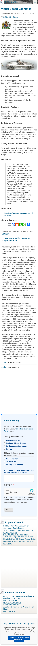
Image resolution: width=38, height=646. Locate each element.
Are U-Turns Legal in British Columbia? (18, 537)
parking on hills (9, 611)
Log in (5, 362)
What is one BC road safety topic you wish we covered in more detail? (19, 471)
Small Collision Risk (11, 605)
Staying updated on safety (16, 446)
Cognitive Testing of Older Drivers (15, 535)
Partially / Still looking (14, 464)
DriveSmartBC (11, 2)
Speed (15, 16)
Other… (9, 449)
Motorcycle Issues (10, 600)
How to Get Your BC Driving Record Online (19, 539)
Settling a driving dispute (16, 443)
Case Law (7, 16)
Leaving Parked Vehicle (12, 602)
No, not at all (11, 462)
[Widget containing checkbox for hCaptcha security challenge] (20, 492)
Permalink (5, 233)
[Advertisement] (19, 389)
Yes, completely (12, 459)
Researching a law (13, 440)
